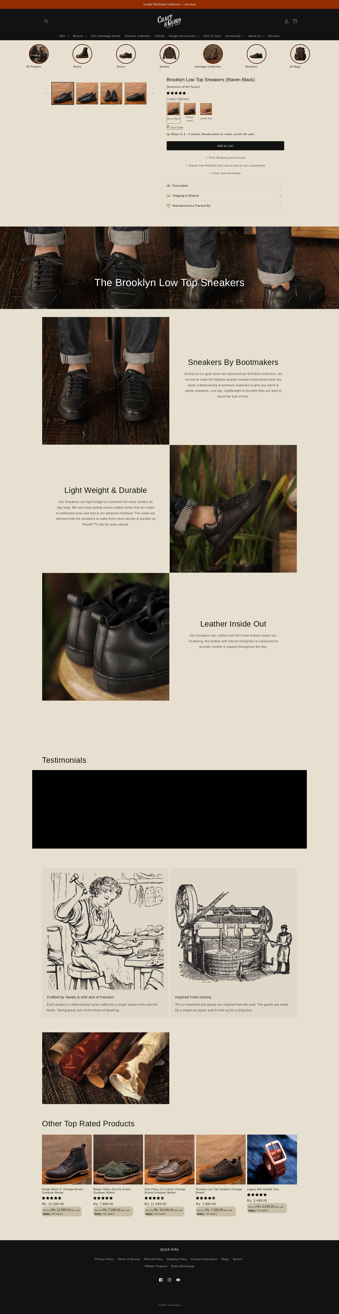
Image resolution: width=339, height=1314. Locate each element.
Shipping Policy (177, 1259)
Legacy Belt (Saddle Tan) (263, 1189)
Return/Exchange (182, 1266)
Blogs (225, 1259)
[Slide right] (152, 93)
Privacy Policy (104, 1259)
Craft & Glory (174, 1305)
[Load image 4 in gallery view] (135, 93)
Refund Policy (153, 1259)
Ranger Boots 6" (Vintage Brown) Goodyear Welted (62, 1191)
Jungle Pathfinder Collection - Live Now (169, 4)
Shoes (121, 66)
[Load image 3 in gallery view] (111, 93)
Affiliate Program (156, 1266)
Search (237, 1259)
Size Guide (176, 127)
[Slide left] (46, 93)
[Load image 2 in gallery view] (87, 93)
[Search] (46, 21)
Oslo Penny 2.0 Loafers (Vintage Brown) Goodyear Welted (165, 1191)
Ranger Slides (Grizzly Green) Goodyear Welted (112, 1191)
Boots (77, 66)
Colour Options (178, 99)
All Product (33, 66)
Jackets (164, 66)
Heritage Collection (208, 66)
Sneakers (251, 66)
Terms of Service (129, 1259)
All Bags (295, 66)
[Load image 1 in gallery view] (63, 93)
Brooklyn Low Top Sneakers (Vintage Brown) (219, 1191)
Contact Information (204, 1259)
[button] (177, 93)
